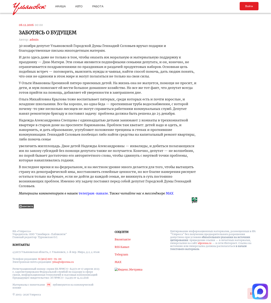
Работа (98, 6)
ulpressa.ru (204, 243)
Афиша (60, 6)
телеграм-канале (93, 193)
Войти (249, 6)
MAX (169, 193)
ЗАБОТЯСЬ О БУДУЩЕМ (48, 33)
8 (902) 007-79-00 (50, 258)
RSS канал (122, 247)
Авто (79, 6)
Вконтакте (123, 239)
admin (34, 39)
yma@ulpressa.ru (63, 261)
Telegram (121, 254)
